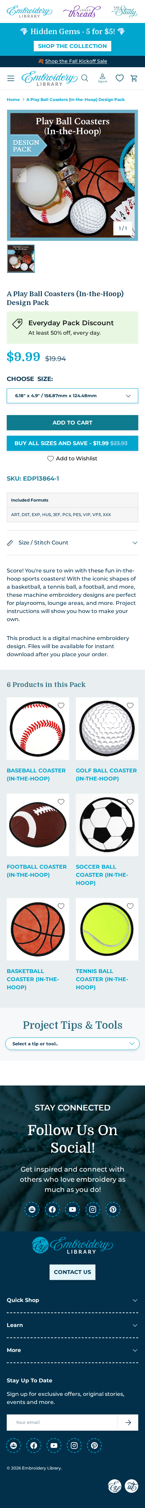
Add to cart (72, 422)
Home (13, 100)
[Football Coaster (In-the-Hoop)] (38, 825)
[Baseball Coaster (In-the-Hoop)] (38, 728)
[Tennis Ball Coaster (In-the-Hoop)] (107, 929)
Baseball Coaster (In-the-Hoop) (36, 774)
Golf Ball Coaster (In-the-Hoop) (106, 774)
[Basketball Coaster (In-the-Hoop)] (38, 929)
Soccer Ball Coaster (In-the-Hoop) (102, 875)
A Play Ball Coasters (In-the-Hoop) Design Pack (75, 100)
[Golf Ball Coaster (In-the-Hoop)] (107, 728)
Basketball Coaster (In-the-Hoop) (33, 979)
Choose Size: (30, 379)
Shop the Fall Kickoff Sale (76, 61)
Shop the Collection (72, 46)
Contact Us (72, 1272)
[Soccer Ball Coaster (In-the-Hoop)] (107, 825)
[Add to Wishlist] (61, 705)
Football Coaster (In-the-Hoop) (37, 871)
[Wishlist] (119, 78)
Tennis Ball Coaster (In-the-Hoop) (102, 979)
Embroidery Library (41, 1468)
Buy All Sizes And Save (70, 443)
